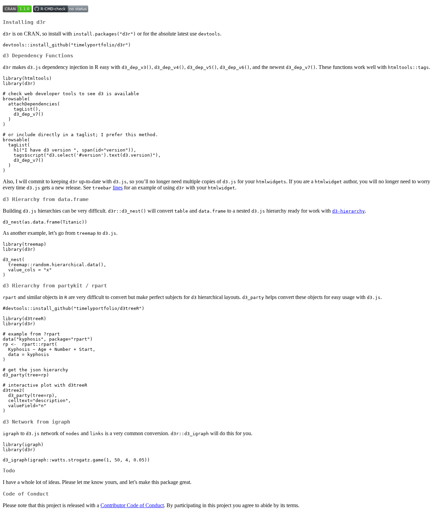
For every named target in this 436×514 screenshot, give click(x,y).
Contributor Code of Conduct (132, 505)
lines (118, 187)
